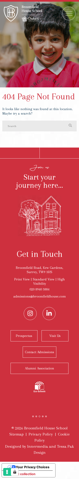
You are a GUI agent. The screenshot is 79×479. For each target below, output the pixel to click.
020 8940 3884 (39, 289)
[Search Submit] (70, 126)
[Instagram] (30, 313)
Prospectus (24, 336)
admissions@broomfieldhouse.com (39, 296)
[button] (33, 416)
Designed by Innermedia (26, 446)
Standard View (43, 279)
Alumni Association (39, 368)
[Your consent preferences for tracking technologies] (15, 472)
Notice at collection (20, 474)
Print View (22, 279)
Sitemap (16, 434)
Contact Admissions (39, 352)
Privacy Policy (41, 434)
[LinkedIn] (49, 313)
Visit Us (55, 336)
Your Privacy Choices (32, 467)
